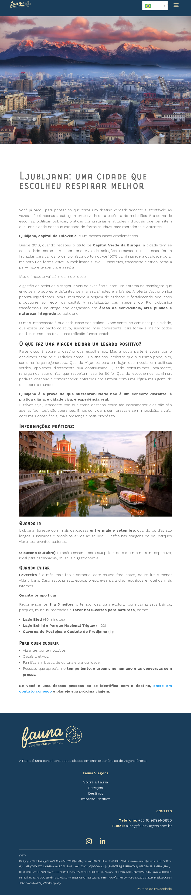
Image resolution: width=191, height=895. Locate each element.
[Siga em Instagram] (89, 841)
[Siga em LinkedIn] (102, 841)
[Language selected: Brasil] (155, 5)
